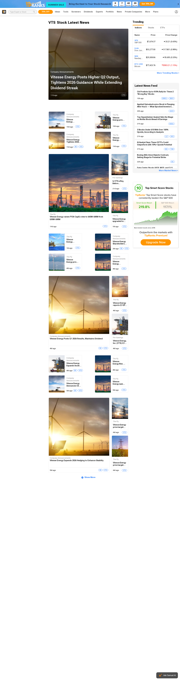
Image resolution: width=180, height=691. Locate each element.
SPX (136, 40)
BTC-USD (139, 64)
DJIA (137, 48)
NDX (136, 56)
